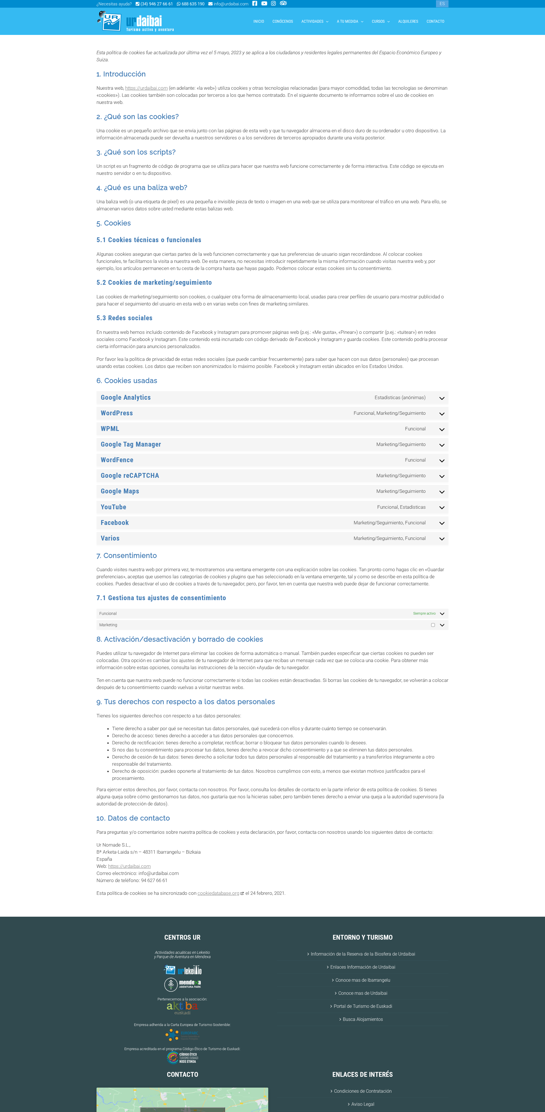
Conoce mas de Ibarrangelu (363, 980)
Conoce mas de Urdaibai (362, 993)
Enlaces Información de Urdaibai (362, 967)
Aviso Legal (362, 1104)
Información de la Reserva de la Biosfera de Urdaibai (363, 954)
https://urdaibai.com (146, 88)
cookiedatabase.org (218, 893)
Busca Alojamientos (363, 1019)
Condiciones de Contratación (363, 1091)
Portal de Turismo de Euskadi (363, 1006)
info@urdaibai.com (230, 4)
